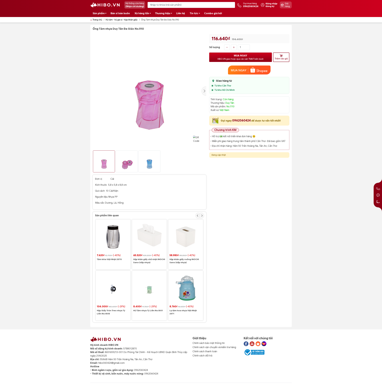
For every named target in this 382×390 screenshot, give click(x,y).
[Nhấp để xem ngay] (249, 70)
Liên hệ (180, 13)
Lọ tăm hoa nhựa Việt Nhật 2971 (183, 312)
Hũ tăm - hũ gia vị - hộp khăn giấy (121, 19)
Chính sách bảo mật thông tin (208, 343)
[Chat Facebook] (378, 195)
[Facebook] (246, 343)
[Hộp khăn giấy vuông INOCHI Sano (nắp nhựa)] (186, 237)
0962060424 (241, 120)
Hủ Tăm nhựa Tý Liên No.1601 (148, 310)
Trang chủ (97, 19)
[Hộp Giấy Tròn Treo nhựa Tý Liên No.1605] (113, 288)
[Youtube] (252, 343)
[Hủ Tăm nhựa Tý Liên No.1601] (149, 288)
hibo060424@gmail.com (111, 362)
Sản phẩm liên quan (107, 215)
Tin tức (194, 13)
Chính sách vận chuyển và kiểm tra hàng (214, 347)
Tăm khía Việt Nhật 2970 (109, 259)
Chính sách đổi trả (202, 355)
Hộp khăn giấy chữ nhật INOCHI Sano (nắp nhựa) (149, 261)
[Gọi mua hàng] (378, 188)
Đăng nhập (271, 3)
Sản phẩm (99, 13)
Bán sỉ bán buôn (120, 13)
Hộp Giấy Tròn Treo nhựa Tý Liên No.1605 (111, 312)
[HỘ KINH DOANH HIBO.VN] (105, 4)
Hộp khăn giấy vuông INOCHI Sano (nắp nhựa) (184, 261)
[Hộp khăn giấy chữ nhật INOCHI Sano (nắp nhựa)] (149, 237)
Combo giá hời (213, 13)
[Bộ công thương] (254, 352)
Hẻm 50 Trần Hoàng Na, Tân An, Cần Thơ (255, 145)
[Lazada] (264, 343)
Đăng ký (270, 6)
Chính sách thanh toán (204, 351)
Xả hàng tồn (142, 13)
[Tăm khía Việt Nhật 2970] (113, 237)
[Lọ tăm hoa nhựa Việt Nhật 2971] (186, 288)
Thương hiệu (162, 13)
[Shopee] (258, 343)
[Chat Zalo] (378, 201)
